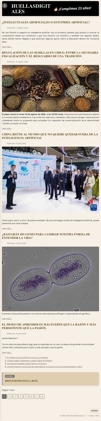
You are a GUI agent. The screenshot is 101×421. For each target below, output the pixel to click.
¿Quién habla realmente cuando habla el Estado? (29, 360)
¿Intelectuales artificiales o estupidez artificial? (46, 22)
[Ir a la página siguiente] (36, 396)
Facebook (95, 410)
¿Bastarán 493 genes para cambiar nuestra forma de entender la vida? (46, 236)
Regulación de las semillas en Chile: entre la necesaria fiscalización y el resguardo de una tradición (50, 54)
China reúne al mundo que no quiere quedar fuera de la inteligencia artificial (50, 136)
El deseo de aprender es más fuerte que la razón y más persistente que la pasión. (49, 326)
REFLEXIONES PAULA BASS (21, 381)
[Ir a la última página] (42, 396)
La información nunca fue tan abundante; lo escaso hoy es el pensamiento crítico (44, 366)
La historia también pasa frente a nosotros (27, 363)
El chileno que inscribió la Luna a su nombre (27, 357)
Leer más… (7, 46)
